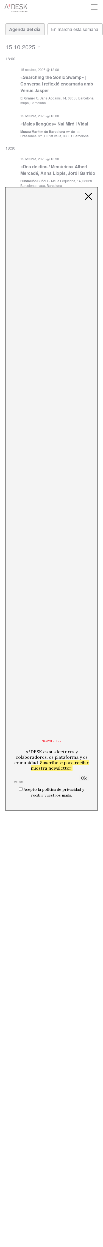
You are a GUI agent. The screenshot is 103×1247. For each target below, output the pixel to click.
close (88, 196)
